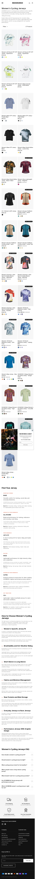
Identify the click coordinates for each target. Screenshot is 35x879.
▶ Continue (25, 444)
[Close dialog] (32, 430)
